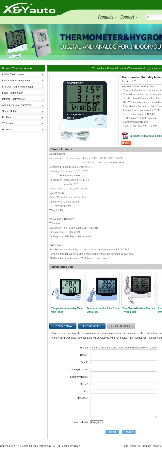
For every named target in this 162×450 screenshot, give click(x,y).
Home (110, 68)
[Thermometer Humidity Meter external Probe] (84, 77)
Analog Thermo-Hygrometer (17, 105)
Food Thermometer (12, 92)
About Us (135, 446)
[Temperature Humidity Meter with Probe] (67, 275)
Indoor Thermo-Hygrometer (16, 80)
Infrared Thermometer (13, 99)
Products (121, 68)
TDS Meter (8, 123)
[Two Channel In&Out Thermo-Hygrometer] (138, 275)
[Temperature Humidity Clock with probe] (103, 275)
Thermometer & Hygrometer (143, 68)
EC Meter (7, 129)
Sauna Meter (9, 111)
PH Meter (7, 117)
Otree (77, 446)
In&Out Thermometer (13, 74)
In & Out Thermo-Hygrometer (17, 86)
